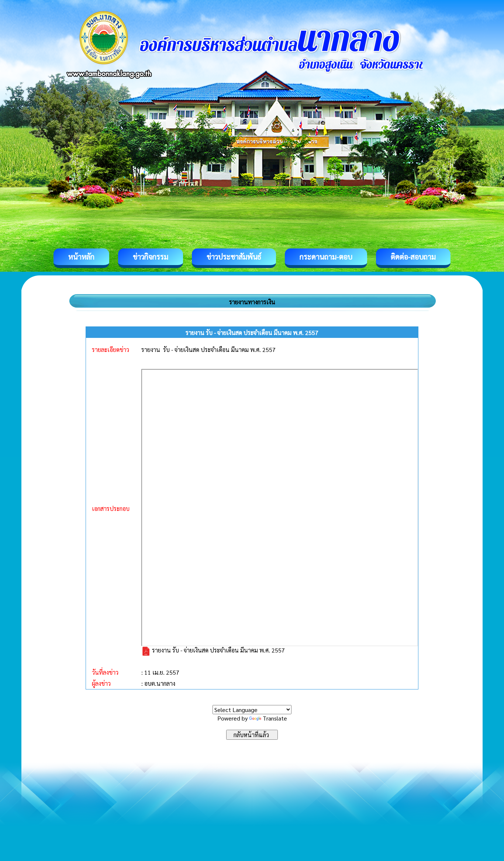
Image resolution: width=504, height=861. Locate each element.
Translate (275, 718)
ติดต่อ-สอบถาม (413, 256)
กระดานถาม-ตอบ (326, 256)
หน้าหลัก (81, 256)
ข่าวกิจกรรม (150, 256)
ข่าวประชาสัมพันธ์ (234, 256)
